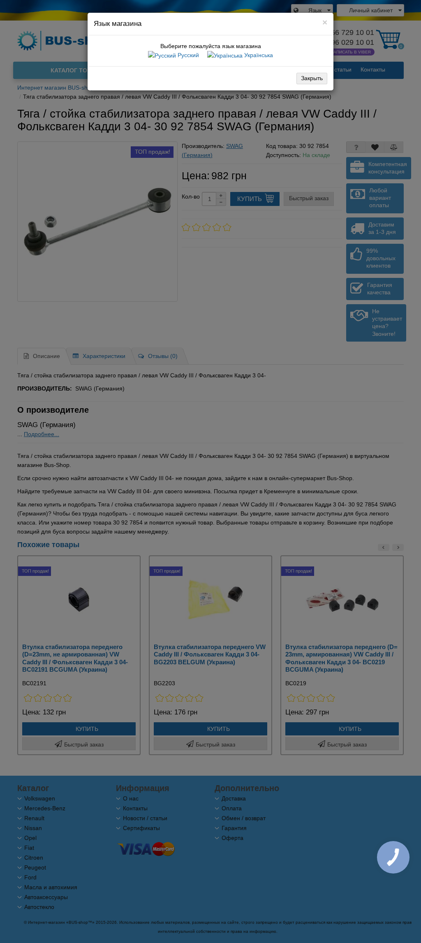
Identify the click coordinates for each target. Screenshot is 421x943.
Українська (258, 55)
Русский (187, 55)
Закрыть (312, 78)
